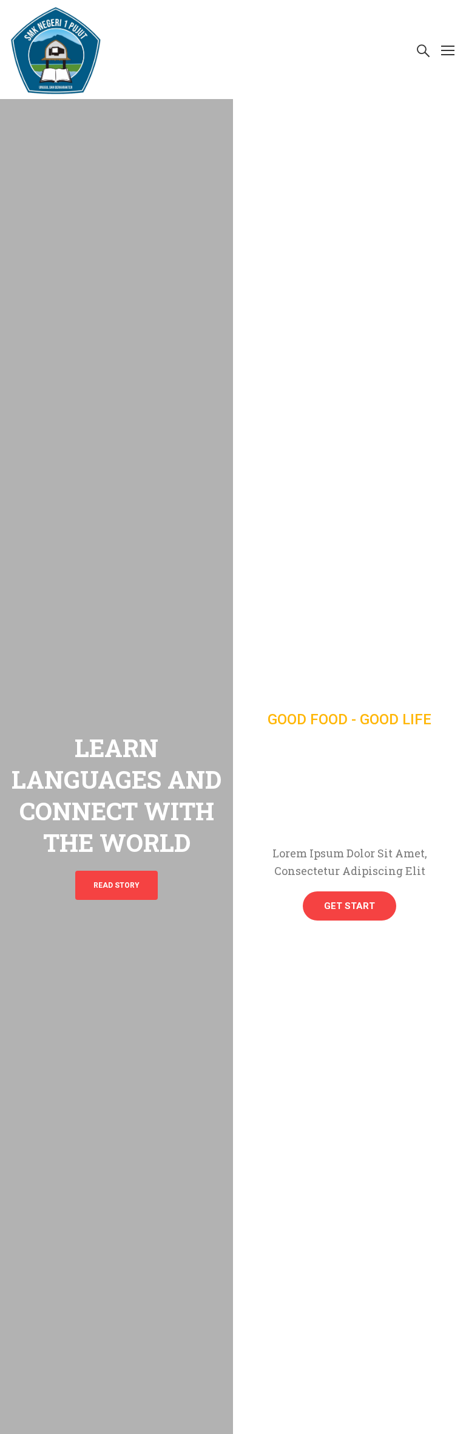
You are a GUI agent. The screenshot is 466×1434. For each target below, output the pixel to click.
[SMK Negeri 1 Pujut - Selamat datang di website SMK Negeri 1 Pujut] (55, 49)
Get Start (349, 906)
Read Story (116, 885)
